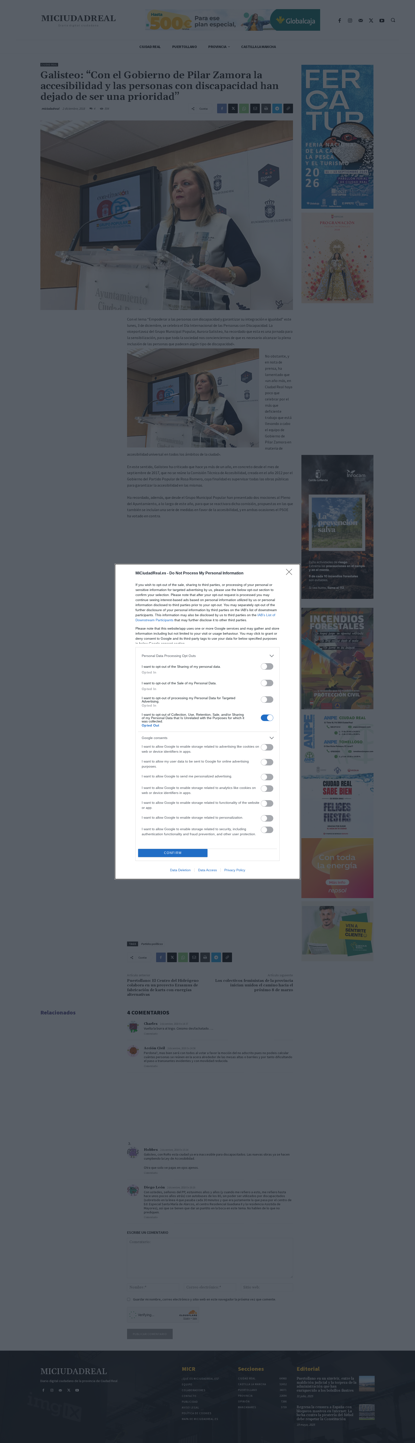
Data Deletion (180, 870)
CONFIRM (173, 853)
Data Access (207, 870)
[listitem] (207, 655)
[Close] (290, 573)
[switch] (267, 666)
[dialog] (207, 721)
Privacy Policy (234, 870)
